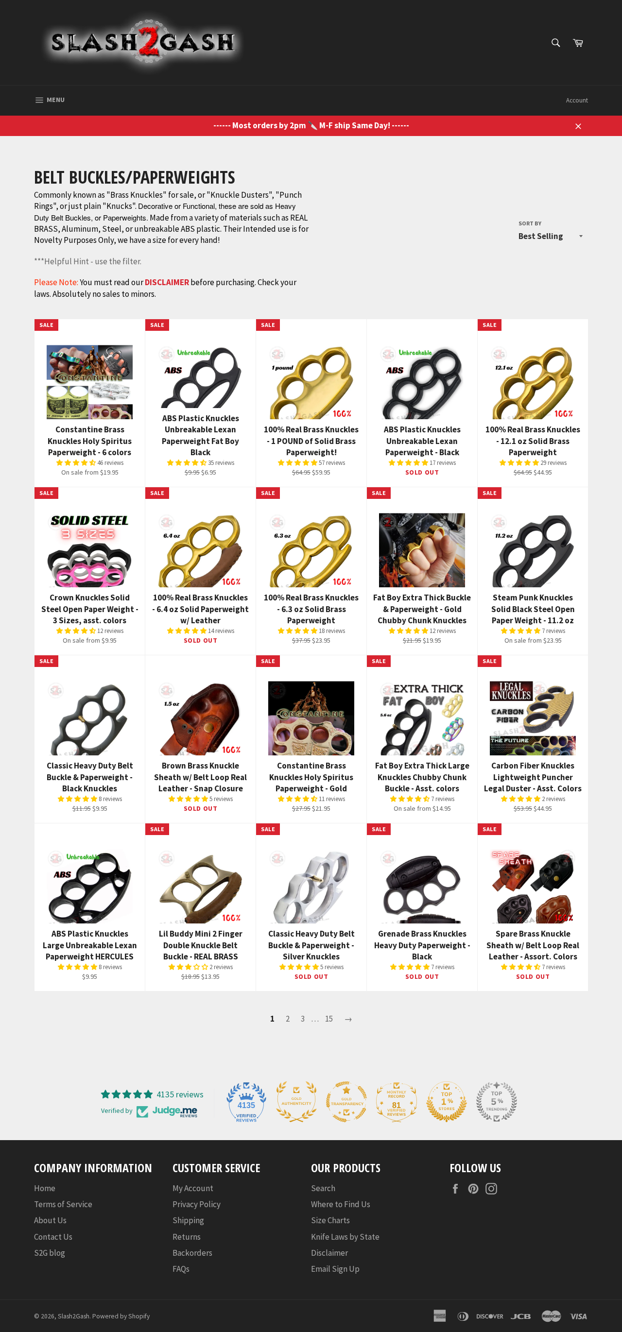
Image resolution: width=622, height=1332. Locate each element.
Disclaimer (329, 1252)
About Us (50, 1220)
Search (323, 1188)
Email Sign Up (335, 1269)
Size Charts (330, 1220)
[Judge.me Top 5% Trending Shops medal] (496, 1101)
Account (577, 100)
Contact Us (53, 1236)
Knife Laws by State (345, 1236)
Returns (187, 1236)
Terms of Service (63, 1204)
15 (329, 1018)
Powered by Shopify (121, 1316)
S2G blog (49, 1252)
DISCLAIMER (167, 282)
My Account (193, 1188)
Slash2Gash (73, 1316)
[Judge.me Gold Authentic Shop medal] (296, 1101)
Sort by (529, 223)
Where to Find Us (340, 1204)
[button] (76, 463)
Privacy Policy (197, 1204)
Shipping (188, 1220)
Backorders (192, 1252)
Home (44, 1188)
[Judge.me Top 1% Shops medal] (446, 1101)
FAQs (181, 1269)
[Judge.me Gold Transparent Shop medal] (346, 1101)
